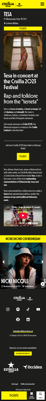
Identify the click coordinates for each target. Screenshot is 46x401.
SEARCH (41, 398)
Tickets (22, 28)
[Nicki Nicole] (23, 265)
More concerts (32, 397)
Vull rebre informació (23, 353)
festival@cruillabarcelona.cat (23, 331)
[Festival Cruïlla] (12, 4)
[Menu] (42, 4)
